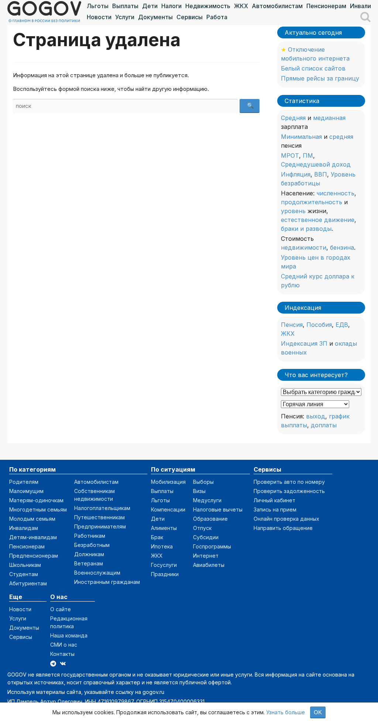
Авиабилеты (208, 565)
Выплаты (125, 6)
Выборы (203, 482)
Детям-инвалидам (33, 537)
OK (318, 712)
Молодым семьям (32, 519)
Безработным (92, 545)
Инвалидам (23, 528)
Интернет (206, 555)
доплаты (324, 425)
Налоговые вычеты (218, 509)
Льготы (98, 6)
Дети (150, 6)
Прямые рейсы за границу (320, 78)
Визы (199, 491)
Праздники (165, 574)
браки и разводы (306, 228)
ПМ (308, 155)
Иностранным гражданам (107, 582)
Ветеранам (88, 563)
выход (315, 416)
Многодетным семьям (38, 509)
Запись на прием (275, 509)
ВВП (320, 174)
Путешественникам (99, 517)
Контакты (62, 654)
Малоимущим (26, 491)
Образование (210, 519)
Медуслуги (207, 500)
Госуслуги (164, 565)
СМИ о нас (63, 644)
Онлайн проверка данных (286, 519)
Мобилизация (168, 482)
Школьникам (25, 565)
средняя (341, 136)
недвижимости (303, 247)
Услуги (124, 17)
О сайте (60, 609)
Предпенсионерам (33, 555)
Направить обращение (283, 528)
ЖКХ (241, 6)
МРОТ (290, 155)
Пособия (319, 324)
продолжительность (311, 202)
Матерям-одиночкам (36, 500)
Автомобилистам (277, 6)
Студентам (23, 574)
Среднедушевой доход (316, 164)
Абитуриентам (28, 583)
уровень (293, 211)
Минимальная (301, 136)
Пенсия (292, 324)
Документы (155, 17)
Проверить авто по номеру (289, 482)
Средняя (293, 118)
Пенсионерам (326, 6)
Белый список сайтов (313, 68)
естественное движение (317, 219)
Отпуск (202, 528)
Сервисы (189, 17)
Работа (216, 17)
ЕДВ (342, 324)
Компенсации (168, 509)
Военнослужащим (97, 572)
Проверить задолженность (289, 491)
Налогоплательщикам (102, 508)
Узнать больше (285, 712)
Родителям (23, 482)
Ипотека (162, 546)
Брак (157, 537)
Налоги (171, 6)
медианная (329, 118)
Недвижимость (207, 6)
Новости (99, 17)
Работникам (89, 536)
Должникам (89, 554)
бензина (342, 247)
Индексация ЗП (304, 343)
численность (335, 193)
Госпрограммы (212, 546)
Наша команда (68, 635)
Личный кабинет (274, 500)
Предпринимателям (100, 526)
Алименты (164, 528)
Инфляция (295, 174)
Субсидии (206, 537)
